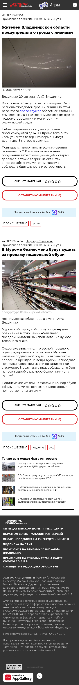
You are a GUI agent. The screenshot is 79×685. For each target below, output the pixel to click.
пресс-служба (30, 111)
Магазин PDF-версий (47, 534)
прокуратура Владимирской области (27, 312)
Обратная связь (15, 534)
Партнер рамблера (34, 667)
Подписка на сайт (17, 544)
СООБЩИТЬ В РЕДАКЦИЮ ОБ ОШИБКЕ (30, 566)
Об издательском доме (21, 528)
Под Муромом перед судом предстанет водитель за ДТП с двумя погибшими (40, 465)
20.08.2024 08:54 (12, 15)
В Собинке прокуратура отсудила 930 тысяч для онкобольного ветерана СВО (45, 477)
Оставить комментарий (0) (39, 195)
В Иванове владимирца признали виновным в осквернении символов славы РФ (44, 488)
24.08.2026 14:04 (12, 241)
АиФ (28, 90)
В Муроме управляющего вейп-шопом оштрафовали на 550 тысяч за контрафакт (42, 500)
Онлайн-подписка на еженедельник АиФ (36, 539)
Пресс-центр (53, 528)
